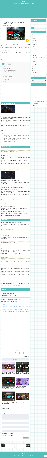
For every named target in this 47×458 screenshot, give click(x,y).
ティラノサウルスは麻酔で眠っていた (10, 70)
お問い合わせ (27, 3)
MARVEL (34, 61)
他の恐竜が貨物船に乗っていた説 (9, 77)
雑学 (33, 70)
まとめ (4, 81)
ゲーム (33, 46)
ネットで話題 (35, 72)
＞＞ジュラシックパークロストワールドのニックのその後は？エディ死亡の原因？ (16, 309)
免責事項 (22, 3)
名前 (2, 420)
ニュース (34, 55)
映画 (28, 356)
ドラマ (33, 53)
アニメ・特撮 (34, 40)
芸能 (33, 68)
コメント (3, 413)
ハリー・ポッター (35, 64)
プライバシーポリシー (16, 3)
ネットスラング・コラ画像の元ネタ (38, 57)
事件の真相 (34, 97)
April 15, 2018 (16, 141)
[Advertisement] (23, 11)
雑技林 (23, 1)
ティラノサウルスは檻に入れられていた (10, 71)
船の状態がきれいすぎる (36, 95)
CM (33, 34)
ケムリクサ (34, 42)
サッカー (34, 51)
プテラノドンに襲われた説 (8, 76)
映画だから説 (6, 79)
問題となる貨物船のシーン (7, 66)
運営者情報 (32, 3)
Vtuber (33, 36)
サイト (3, 429)
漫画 (33, 66)
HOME (24, 453)
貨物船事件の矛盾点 (6, 68)
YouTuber (34, 38)
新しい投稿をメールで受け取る (8, 435)
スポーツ (34, 49)
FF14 (33, 48)
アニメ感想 (34, 44)
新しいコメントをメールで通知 (8, 433)
